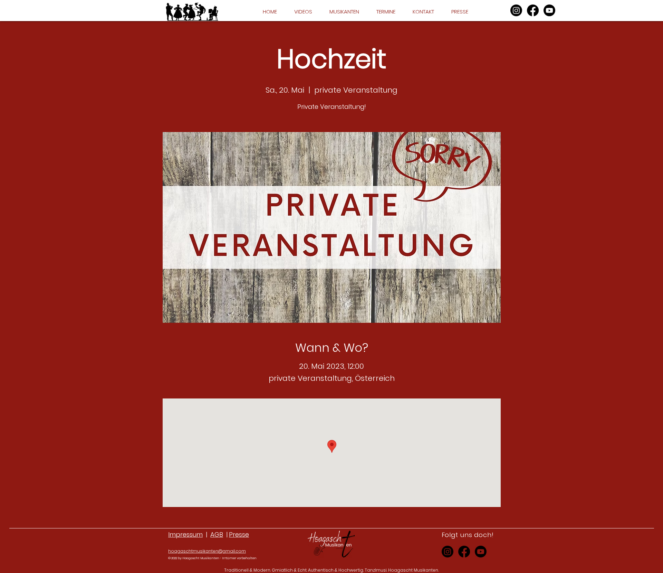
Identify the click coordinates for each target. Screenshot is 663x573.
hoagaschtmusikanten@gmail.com (207, 551)
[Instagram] (516, 10)
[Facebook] (533, 10)
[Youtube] (549, 10)
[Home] (192, 11)
